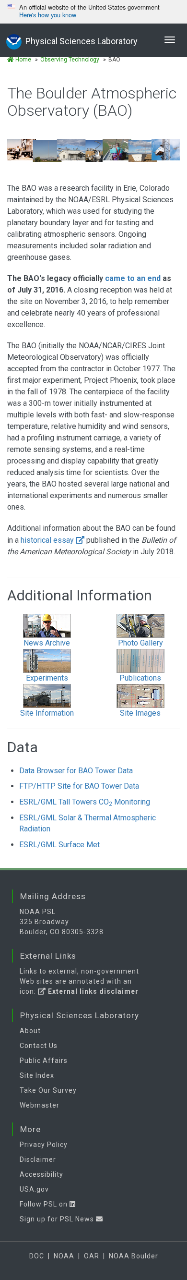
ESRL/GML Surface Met (59, 844)
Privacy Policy (44, 1144)
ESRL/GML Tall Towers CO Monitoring (84, 801)
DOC (36, 1256)
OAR (91, 1256)
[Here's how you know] (93, 12)
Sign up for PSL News (58, 1219)
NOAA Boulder (133, 1256)
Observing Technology (69, 59)
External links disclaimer (92, 991)
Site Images (140, 713)
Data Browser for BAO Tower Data (76, 770)
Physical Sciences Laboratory (81, 41)
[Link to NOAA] (13, 41)
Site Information (47, 713)
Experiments (47, 678)
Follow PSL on (45, 1204)
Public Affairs (44, 1060)
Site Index (37, 1075)
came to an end (133, 278)
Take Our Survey (48, 1090)
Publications (140, 678)
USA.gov (34, 1189)
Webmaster (39, 1105)
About (30, 1031)
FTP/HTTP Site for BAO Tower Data (79, 786)
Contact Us (39, 1045)
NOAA (64, 1256)
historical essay (47, 540)
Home (22, 59)
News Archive (46, 642)
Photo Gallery (140, 642)
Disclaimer (38, 1159)
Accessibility (41, 1174)
